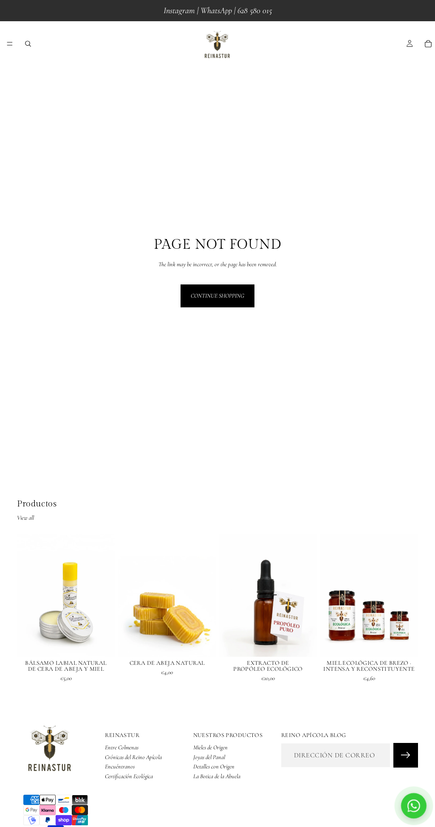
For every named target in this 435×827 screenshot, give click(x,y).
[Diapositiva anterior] (26, 595)
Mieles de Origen (210, 747)
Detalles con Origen (213, 766)
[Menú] (10, 43)
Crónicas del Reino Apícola (133, 757)
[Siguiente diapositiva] (105, 595)
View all (25, 517)
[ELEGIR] (101, 643)
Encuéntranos (120, 766)
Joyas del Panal (209, 757)
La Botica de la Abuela (216, 776)
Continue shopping (217, 295)
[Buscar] (28, 43)
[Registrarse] (405, 755)
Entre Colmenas (121, 747)
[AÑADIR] (202, 643)
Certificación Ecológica (129, 776)
